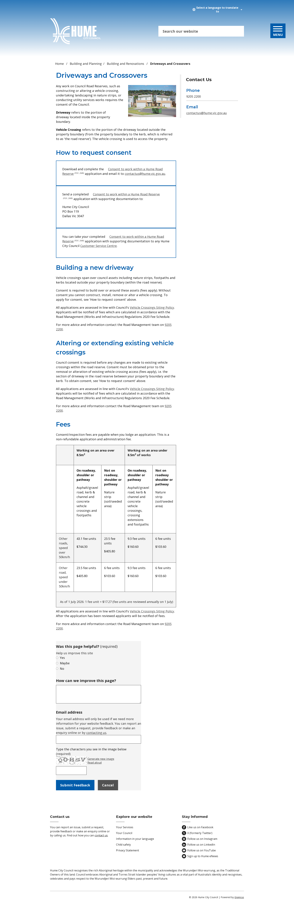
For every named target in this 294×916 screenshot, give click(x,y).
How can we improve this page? (86, 680)
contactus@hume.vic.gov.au (145, 174)
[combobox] (217, 9)
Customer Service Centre (98, 246)
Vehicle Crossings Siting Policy (152, 307)
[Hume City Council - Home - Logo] (75, 31)
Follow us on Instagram (202, 839)
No (62, 669)
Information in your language (135, 839)
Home (59, 64)
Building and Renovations (126, 64)
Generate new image (100, 759)
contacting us (96, 733)
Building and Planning (86, 64)
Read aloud (94, 763)
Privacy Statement (127, 850)
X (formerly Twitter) (199, 833)
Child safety (123, 844)
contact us (101, 835)
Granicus (239, 897)
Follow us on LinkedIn (201, 844)
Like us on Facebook (200, 827)
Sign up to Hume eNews (202, 856)
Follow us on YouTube (201, 850)
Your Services (124, 827)
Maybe (65, 663)
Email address (69, 712)
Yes (62, 658)
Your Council (124, 833)
